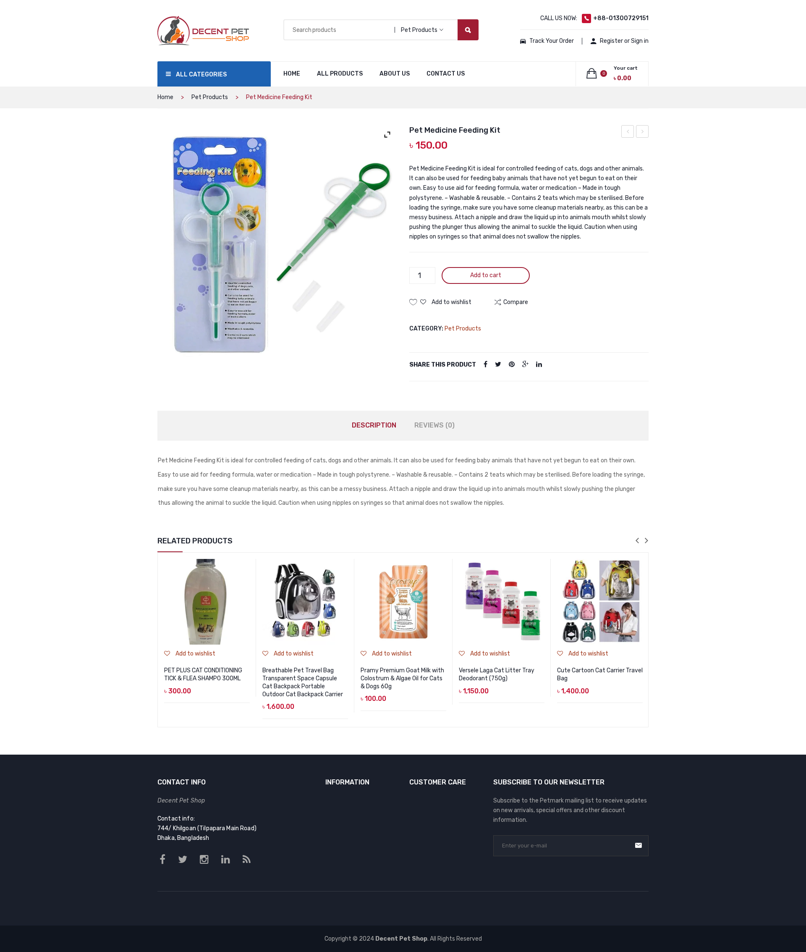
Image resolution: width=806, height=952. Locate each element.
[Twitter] (498, 364)
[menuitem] (291, 74)
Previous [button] (637, 541)
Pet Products (209, 97)
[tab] (374, 425)
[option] (207, 640)
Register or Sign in (624, 41)
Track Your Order (551, 41)
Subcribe (638, 845)
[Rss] (247, 859)
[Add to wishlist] (245, 564)
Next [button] (646, 541)
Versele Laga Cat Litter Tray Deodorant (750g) (496, 674)
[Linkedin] (225, 859)
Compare (245, 576)
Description (374, 425)
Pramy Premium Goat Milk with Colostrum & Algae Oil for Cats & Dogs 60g (402, 678)
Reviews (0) (434, 425)
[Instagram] (204, 859)
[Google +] (525, 364)
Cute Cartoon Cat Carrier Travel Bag (600, 674)
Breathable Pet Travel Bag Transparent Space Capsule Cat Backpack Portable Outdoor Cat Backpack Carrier (302, 682)
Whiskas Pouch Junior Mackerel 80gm (642, 133)
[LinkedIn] (539, 364)
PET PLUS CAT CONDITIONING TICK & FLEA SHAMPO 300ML (203, 674)
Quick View (245, 588)
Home (165, 97)
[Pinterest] (512, 364)
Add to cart (485, 275)
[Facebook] (485, 364)
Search (468, 29)
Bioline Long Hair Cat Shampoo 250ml (628, 133)
